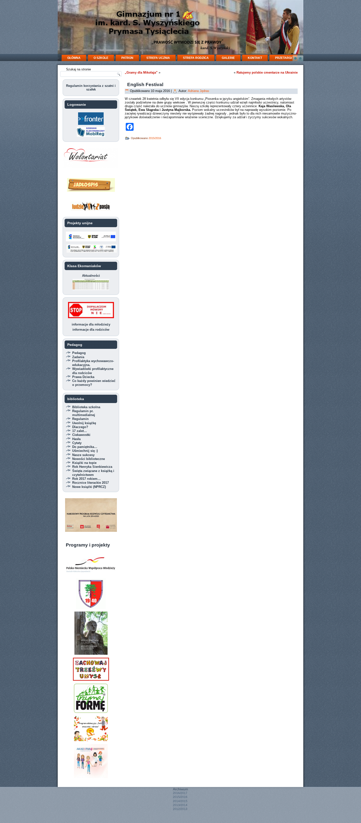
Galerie (228, 58)
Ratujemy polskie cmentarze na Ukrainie (267, 72)
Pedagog (79, 353)
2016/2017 (180, 793)
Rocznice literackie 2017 (90, 482)
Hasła (76, 439)
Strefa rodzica (196, 58)
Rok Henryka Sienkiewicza (92, 467)
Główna (74, 58)
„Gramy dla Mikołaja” (141, 72)
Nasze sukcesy (83, 455)
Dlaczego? (80, 427)
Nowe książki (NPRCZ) (89, 487)
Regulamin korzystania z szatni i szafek (91, 87)
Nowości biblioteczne (88, 459)
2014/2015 (180, 801)
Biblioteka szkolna (86, 407)
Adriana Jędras (198, 91)
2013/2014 (180, 805)
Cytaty (77, 443)
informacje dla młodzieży (91, 324)
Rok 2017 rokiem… (86, 479)
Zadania (78, 357)
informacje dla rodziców (90, 329)
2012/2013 (180, 809)
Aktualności (91, 275)
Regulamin (80, 419)
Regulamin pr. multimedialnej (83, 413)
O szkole (101, 58)
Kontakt (255, 58)
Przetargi (283, 58)
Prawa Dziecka (83, 377)
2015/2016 (155, 138)
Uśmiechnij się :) (85, 451)
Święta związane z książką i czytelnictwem (93, 473)
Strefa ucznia (158, 58)
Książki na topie (84, 463)
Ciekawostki (81, 435)
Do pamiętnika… (84, 447)
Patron (127, 58)
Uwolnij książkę (84, 423)
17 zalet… (79, 431)
